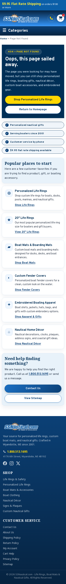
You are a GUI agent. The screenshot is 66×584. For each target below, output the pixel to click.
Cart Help (8, 553)
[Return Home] (23, 18)
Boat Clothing (11, 495)
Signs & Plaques (12, 505)
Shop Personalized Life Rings (33, 99)
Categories (18, 30)
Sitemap (8, 564)
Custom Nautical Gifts (16, 511)
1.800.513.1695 (51, 18)
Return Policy (11, 543)
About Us (8, 532)
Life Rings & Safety (14, 479)
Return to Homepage (33, 109)
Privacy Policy (11, 559)
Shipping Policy (12, 537)
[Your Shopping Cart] (60, 18)
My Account (10, 548)
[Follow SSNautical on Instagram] (12, 463)
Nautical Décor (12, 500)
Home (3, 38)
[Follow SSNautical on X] (18, 463)
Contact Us (33, 388)
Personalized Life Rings (16, 484)
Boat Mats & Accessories (18, 490)
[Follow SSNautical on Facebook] (5, 463)
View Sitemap (33, 398)
